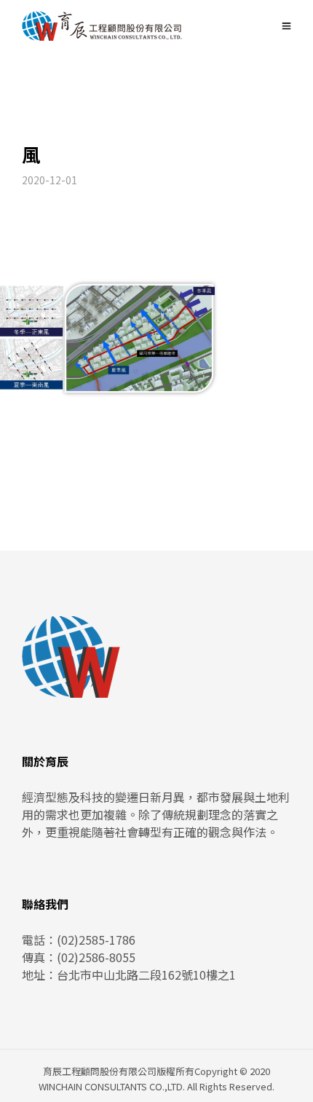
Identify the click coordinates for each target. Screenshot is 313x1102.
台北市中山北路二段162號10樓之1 (146, 974)
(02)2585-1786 (96, 939)
